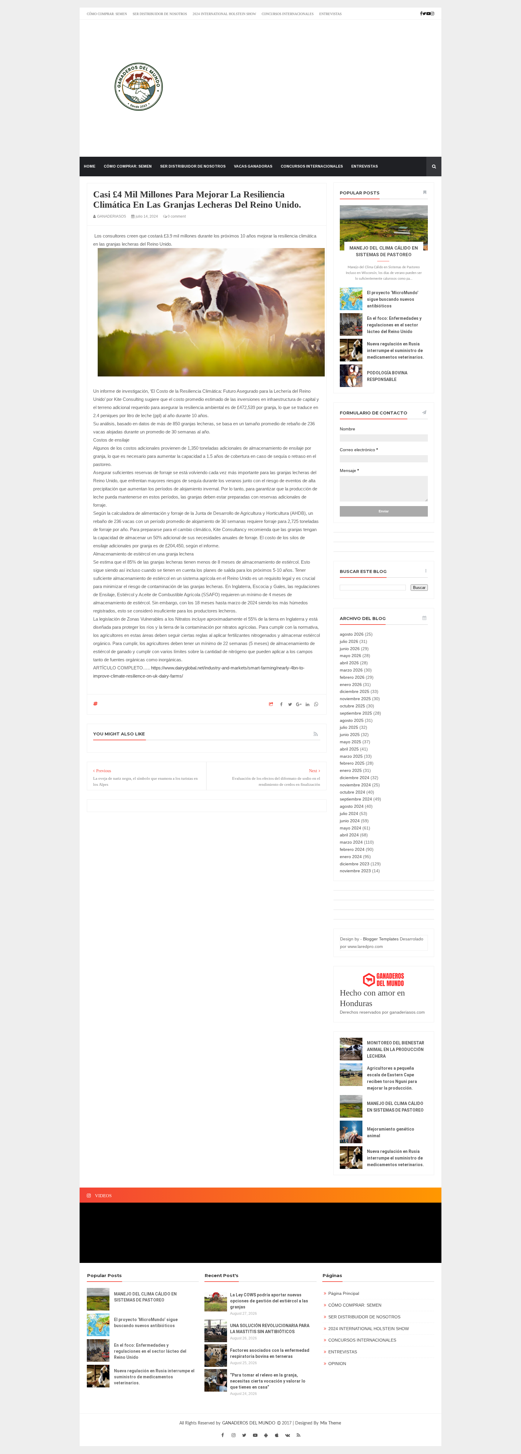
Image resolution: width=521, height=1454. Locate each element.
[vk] (287, 1435)
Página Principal (343, 1293)
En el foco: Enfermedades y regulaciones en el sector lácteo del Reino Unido (394, 325)
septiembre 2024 (356, 799)
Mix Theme (330, 1423)
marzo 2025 (351, 756)
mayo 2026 (350, 655)
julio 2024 (349, 813)
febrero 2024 (352, 849)
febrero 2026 (352, 677)
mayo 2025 (350, 741)
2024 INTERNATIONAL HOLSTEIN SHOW (224, 14)
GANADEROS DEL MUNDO (249, 1423)
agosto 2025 (352, 720)
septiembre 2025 (356, 713)
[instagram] (233, 1435)
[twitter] (244, 1435)
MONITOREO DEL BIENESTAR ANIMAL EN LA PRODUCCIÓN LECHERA (395, 1049)
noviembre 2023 (355, 870)
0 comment (176, 216)
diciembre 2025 (354, 691)
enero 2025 (351, 770)
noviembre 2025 (355, 698)
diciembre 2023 (354, 863)
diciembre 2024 (354, 777)
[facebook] (222, 1435)
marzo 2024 (351, 842)
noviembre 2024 (355, 784)
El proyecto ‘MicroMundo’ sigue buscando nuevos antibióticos (392, 299)
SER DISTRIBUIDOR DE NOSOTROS (160, 14)
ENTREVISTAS (330, 14)
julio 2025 (349, 727)
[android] (265, 1435)
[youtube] (255, 1435)
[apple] (276, 1435)
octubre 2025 (352, 705)
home (89, 166)
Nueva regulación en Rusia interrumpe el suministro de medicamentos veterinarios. (395, 350)
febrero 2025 (352, 763)
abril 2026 (349, 662)
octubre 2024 (352, 792)
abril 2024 (349, 834)
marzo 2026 (351, 670)
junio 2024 (350, 820)
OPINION (337, 1363)
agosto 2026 (352, 634)
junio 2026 (350, 648)
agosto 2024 (352, 806)
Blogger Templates (381, 938)
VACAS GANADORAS (253, 166)
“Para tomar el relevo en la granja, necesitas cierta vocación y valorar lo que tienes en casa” (267, 1381)
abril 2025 (349, 749)
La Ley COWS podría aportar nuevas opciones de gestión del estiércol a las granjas (269, 1300)
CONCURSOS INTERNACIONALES (288, 14)
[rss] (298, 1435)
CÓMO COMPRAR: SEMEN (107, 14)
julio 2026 (349, 641)
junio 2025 (350, 734)
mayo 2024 (350, 828)
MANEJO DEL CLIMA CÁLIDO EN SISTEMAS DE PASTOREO (145, 1297)
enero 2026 (351, 684)
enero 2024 (351, 856)
